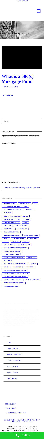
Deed (25, 222)
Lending (16, 241)
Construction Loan (11, 222)
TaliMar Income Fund (14, 360)
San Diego (29, 267)
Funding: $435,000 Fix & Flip (29, 188)
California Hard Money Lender (15, 206)
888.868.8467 (23, 1)
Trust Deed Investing (11, 286)
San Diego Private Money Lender (16, 273)
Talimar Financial (11, 188)
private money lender (12, 251)
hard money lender (11, 232)
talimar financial (32, 279)
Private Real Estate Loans (13, 257)
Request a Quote (12, 372)
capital (29, 209)
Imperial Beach (18, 238)
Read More (8, 95)
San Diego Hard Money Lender (15, 270)
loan (25, 241)
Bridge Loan (24, 203)
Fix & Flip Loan (21, 225)
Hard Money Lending (11, 235)
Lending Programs (13, 348)
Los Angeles (8, 244)
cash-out (7, 213)
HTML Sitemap (12, 378)
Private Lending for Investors (15, 248)
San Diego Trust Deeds (12, 279)
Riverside (17, 267)
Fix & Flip (7, 225)
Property (31, 257)
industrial (33, 238)
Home (6, 238)
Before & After (9, 203)
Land (5, 241)
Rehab (33, 264)
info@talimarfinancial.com (16, 412)
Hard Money (22, 229)
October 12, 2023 (11, 86)
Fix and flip (8, 229)
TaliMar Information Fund (14, 283)
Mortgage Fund (24, 244)
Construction (23, 219)
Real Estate (8, 260)
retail (6, 267)
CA (35, 203)
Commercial (8, 219)
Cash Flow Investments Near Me (16, 216)
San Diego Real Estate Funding (15, 276)
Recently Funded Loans (14, 354)
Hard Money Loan (31, 235)
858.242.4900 (10, 408)
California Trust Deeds (12, 209)
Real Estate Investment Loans (15, 264)
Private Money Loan (11, 254)
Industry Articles (12, 366)
